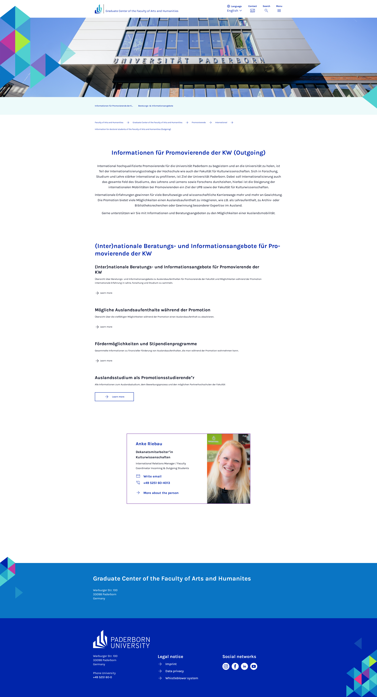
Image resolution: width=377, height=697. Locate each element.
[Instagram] (225, 666)
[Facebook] (235, 666)
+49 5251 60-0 (102, 677)
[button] (236, 8)
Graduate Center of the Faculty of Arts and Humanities (142, 11)
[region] (186, 106)
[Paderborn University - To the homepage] (98, 8)
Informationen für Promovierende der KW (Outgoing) (115, 106)
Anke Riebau (149, 443)
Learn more (118, 396)
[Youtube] (253, 666)
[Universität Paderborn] (188, 639)
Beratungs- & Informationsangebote (155, 106)
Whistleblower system (181, 678)
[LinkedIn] (244, 666)
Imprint (171, 664)
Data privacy (174, 671)
